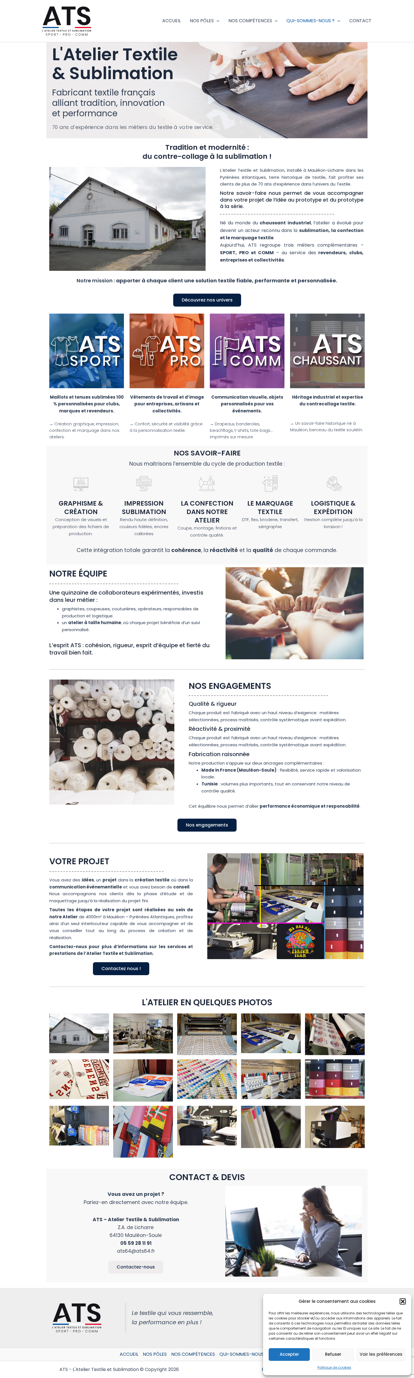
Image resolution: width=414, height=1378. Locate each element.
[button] (403, 1301)
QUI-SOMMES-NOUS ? (310, 20)
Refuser (333, 1354)
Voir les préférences (381, 1354)
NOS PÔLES (202, 20)
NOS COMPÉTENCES (250, 20)
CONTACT (360, 20)
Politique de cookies (334, 1367)
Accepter (289, 1354)
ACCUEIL (171, 20)
